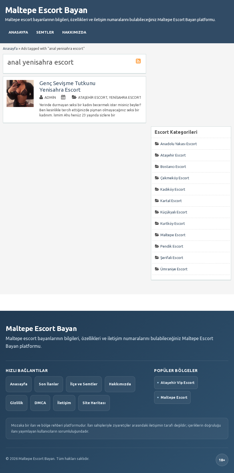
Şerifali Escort (171, 258)
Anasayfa (18, 32)
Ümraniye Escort (173, 269)
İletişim (64, 403)
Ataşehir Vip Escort (178, 382)
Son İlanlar (49, 384)
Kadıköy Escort (172, 189)
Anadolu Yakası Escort (178, 144)
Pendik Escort (171, 246)
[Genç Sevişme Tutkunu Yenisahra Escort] (20, 106)
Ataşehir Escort (92, 97)
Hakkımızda (74, 32)
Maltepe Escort (172, 235)
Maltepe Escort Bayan (46, 10)
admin (50, 97)
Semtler (45, 32)
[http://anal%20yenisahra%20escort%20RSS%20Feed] (139, 62)
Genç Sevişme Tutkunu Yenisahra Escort (67, 86)
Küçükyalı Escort (173, 212)
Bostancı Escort (173, 166)
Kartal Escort (171, 201)
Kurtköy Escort (172, 223)
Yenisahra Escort (125, 97)
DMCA (40, 403)
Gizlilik (16, 403)
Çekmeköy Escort (174, 178)
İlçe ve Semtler (84, 384)
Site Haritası (94, 403)
